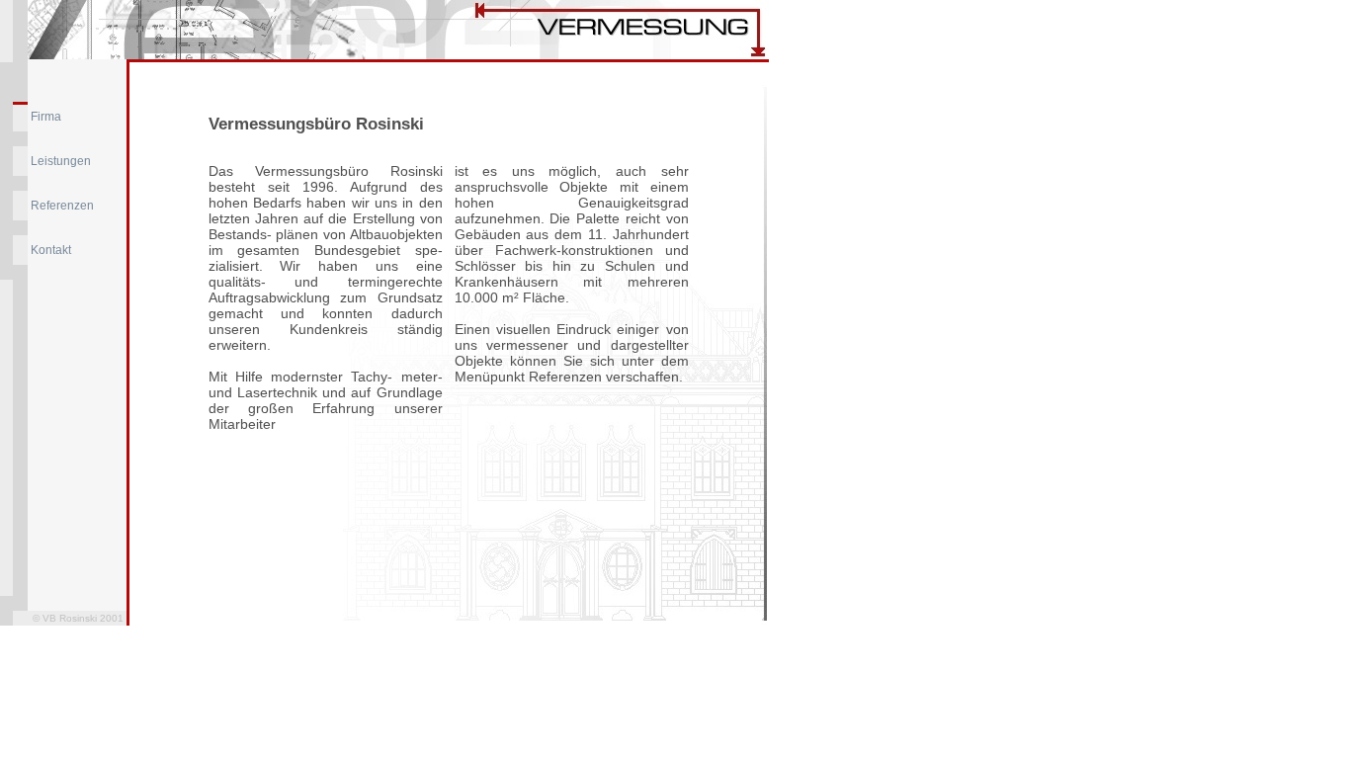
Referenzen (62, 205)
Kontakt (51, 250)
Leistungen (61, 161)
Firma (46, 117)
